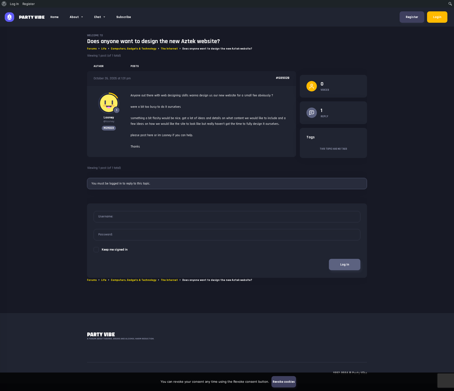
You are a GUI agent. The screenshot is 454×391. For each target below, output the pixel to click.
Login (437, 17)
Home (54, 17)
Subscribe (123, 17)
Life (103, 48)
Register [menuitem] (28, 4)
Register (412, 17)
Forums (92, 48)
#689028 (282, 78)
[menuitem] (4, 4)
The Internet (169, 48)
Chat (98, 17)
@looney (108, 121)
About (74, 17)
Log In (344, 264)
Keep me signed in (114, 249)
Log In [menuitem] (14, 4)
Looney (109, 117)
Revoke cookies (284, 382)
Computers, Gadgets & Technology (133, 48)
